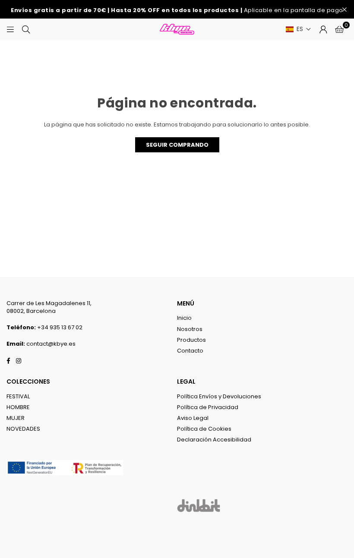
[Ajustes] (323, 29)
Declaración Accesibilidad (214, 439)
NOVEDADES (23, 429)
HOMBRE (18, 407)
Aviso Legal (193, 418)
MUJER (15, 418)
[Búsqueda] (26, 29)
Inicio (184, 318)
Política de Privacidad (207, 407)
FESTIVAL (18, 396)
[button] (298, 29)
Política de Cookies (204, 429)
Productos (191, 340)
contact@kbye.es (51, 344)
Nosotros (189, 329)
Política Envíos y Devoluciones (219, 396)
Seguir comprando (177, 145)
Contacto (190, 351)
